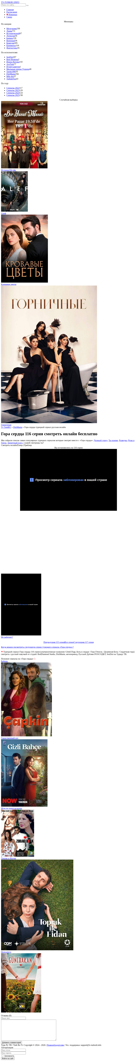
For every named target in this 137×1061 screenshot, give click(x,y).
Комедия (10, 43)
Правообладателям (55, 1045)
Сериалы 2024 (12, 93)
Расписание (11, 12)
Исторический (13, 33)
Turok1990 (11, 71)
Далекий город (100, 440)
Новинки (11, 14)
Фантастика (11, 48)
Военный (10, 41)
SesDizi (9, 57)
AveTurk (10, 64)
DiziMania (10, 74)
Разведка (123, 440)
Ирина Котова (12, 62)
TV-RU (10, 2)
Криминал (11, 45)
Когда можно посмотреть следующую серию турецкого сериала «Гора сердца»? (37, 647)
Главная (10, 9)
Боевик (9, 38)
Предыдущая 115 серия (53, 642)
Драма (9, 31)
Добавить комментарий (11, 1043)
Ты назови (113, 440)
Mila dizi (10, 76)
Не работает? (7, 637)
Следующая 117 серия (84, 642)
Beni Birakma (12, 59)
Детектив (10, 36)
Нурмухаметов (13, 67)
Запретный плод (14, 443)
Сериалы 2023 (12, 90)
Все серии (69, 642)
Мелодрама (11, 28)
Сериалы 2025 (12, 95)
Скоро (9, 17)
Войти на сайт (8, 1059)
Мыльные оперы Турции (17, 69)
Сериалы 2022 (12, 88)
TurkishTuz (11, 79)
